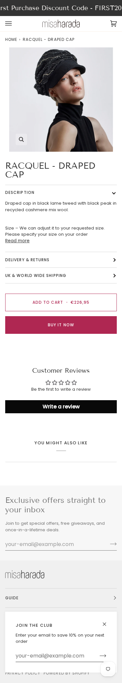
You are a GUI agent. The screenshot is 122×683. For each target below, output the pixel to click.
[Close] (107, 621)
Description (19, 192)
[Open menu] (15, 23)
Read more (17, 241)
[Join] (97, 656)
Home (11, 39)
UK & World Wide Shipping (35, 275)
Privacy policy (22, 673)
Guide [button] (12, 598)
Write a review (61, 406)
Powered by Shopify (67, 673)
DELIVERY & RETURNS (27, 260)
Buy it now (61, 325)
